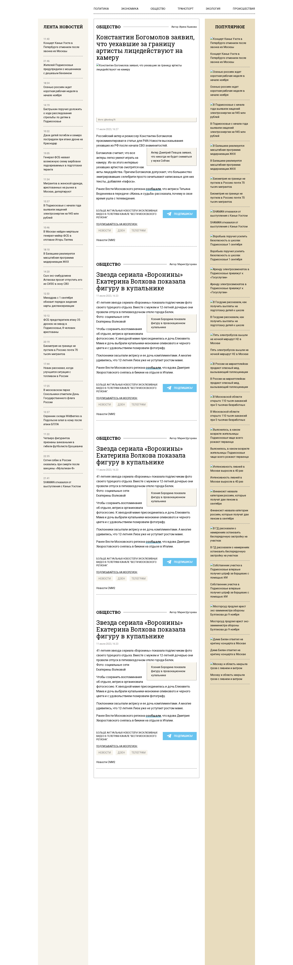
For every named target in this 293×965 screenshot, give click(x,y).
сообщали (153, 189)
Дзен (121, 230)
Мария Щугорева (187, 264)
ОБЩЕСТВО (108, 27)
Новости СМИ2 (105, 240)
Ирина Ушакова (188, 26)
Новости (104, 230)
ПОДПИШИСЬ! (183, 214)
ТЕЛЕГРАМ (138, 230)
